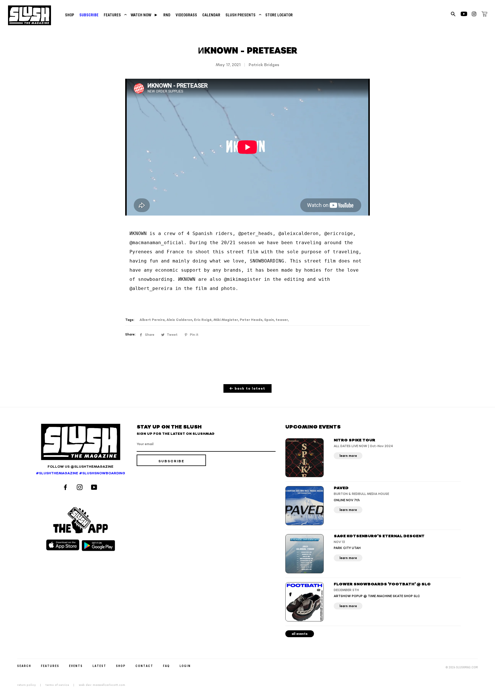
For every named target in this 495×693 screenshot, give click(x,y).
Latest (99, 666)
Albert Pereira (152, 319)
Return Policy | (30, 685)
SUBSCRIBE (89, 14)
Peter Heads (251, 319)
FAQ (166, 666)
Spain (269, 319)
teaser (282, 319)
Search (24, 666)
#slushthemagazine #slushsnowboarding (80, 473)
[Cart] (484, 15)
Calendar (211, 14)
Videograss (186, 14)
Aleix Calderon (179, 319)
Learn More (348, 456)
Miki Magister (225, 319)
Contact (144, 666)
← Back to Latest (247, 388)
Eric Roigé (203, 319)
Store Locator (279, 14)
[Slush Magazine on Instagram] (80, 488)
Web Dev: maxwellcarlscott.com (102, 685)
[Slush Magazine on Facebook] (66, 488)
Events (76, 666)
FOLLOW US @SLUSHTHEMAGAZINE (80, 466)
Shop (69, 14)
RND (166, 14)
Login (185, 666)
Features (114, 14)
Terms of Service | (62, 685)
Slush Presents (242, 14)
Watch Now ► (144, 14)
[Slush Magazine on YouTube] (95, 488)
